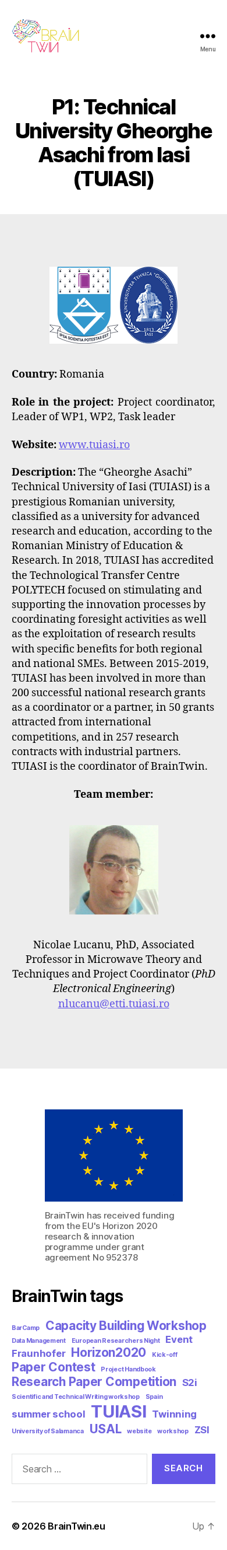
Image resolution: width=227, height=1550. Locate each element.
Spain (154, 1397)
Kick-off (165, 1355)
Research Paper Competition (94, 1381)
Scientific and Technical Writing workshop (76, 1397)
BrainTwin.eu (76, 1526)
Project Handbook (128, 1369)
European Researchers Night (116, 1341)
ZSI (202, 1430)
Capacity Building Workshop (126, 1325)
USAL (106, 1429)
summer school (49, 1414)
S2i (189, 1382)
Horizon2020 (108, 1352)
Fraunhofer (38, 1353)
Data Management (39, 1341)
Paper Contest (53, 1367)
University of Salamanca (48, 1431)
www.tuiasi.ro (94, 445)
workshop (173, 1431)
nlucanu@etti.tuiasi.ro (113, 1004)
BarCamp (26, 1328)
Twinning (174, 1414)
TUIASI (118, 1411)
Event (179, 1339)
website (139, 1431)
